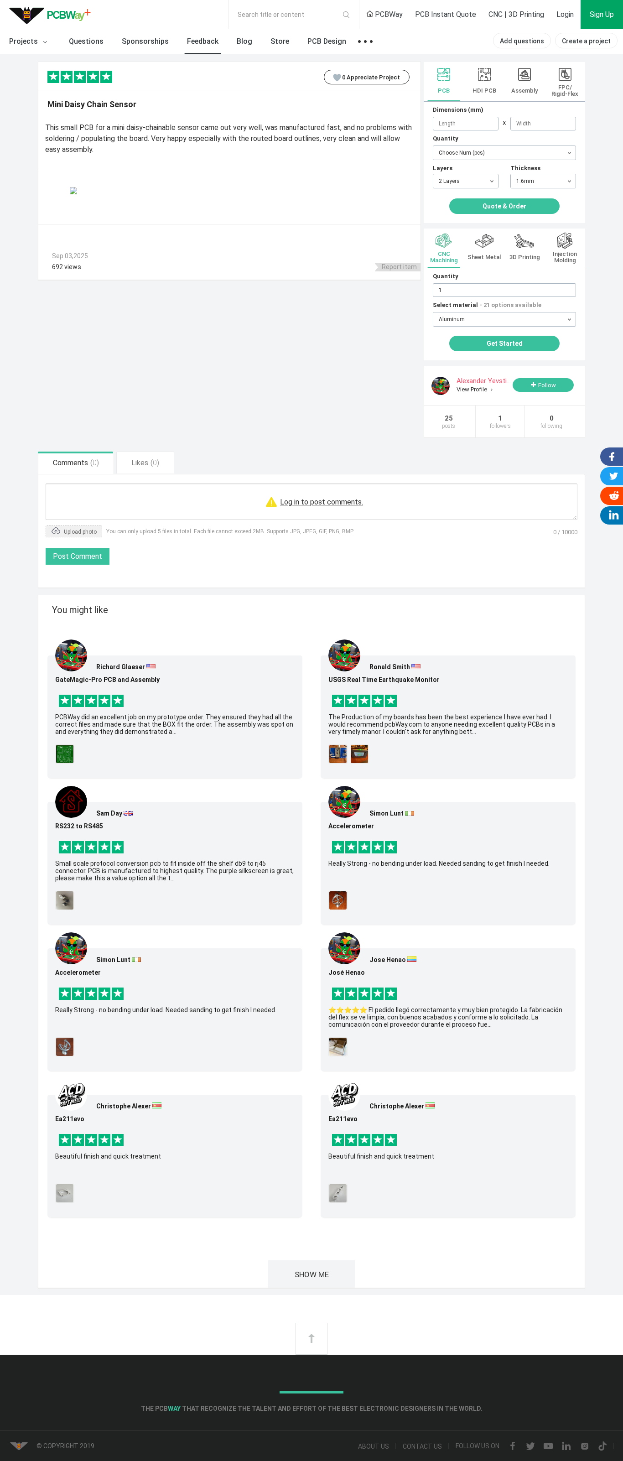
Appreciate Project (371, 77)
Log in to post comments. (321, 502)
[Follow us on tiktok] (602, 1446)
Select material (487, 305)
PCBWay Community (52, 14)
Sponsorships (145, 41)
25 (448, 421)
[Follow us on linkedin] (566, 1446)
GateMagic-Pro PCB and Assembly (107, 679)
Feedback (202, 41)
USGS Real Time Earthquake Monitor (384, 679)
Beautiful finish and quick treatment (108, 1156)
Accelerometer (78, 972)
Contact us (422, 1446)
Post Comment (77, 556)
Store (279, 41)
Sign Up (602, 14)
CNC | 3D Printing (516, 14)
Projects (24, 41)
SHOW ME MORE (312, 1279)
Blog (244, 41)
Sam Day (109, 813)
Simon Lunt (113, 959)
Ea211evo (69, 1119)
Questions (86, 41)
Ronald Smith (389, 667)
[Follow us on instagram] (584, 1446)
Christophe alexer (123, 1106)
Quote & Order (504, 206)
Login (565, 14)
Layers (442, 168)
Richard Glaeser (120, 667)
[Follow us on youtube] (548, 1446)
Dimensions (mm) (458, 109)
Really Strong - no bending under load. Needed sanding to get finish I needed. (165, 1010)
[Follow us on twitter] (530, 1446)
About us (373, 1446)
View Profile (472, 389)
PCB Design (326, 41)
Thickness (525, 168)
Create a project (586, 41)
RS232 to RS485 (79, 826)
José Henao (346, 972)
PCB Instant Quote (445, 14)
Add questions (522, 41)
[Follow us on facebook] (512, 1446)
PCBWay (388, 14)
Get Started (505, 343)
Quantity (445, 138)
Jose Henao (387, 959)
